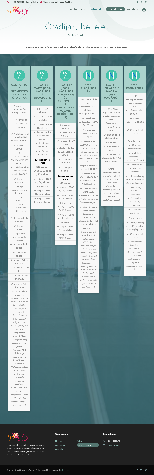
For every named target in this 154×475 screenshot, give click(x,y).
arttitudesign (64, 470)
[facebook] (137, 2)
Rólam (84, 9)
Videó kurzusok (116, 9)
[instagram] (146, 2)
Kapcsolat (131, 9)
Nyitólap (73, 9)
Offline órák (96, 9)
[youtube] (142, 2)
